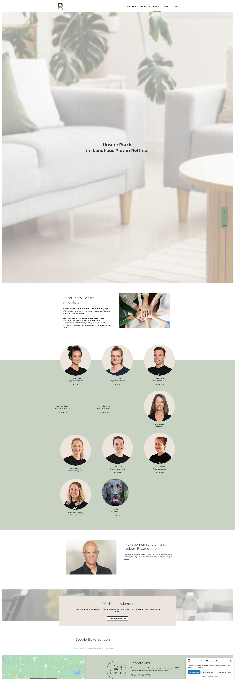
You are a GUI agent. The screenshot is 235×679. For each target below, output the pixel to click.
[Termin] (224, 223)
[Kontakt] (224, 210)
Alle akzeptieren (194, 672)
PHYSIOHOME (132, 7)
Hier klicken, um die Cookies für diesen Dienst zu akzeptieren (93, 648)
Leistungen (145, 7)
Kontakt (167, 7)
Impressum (216, 676)
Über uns (157, 7)
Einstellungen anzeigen (223, 672)
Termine (224, 225)
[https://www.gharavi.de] (132, 561)
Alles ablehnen (208, 672)
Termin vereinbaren (117, 618)
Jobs (177, 7)
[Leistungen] (224, 217)
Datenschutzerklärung (207, 676)
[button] (231, 661)
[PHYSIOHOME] (60, 6)
